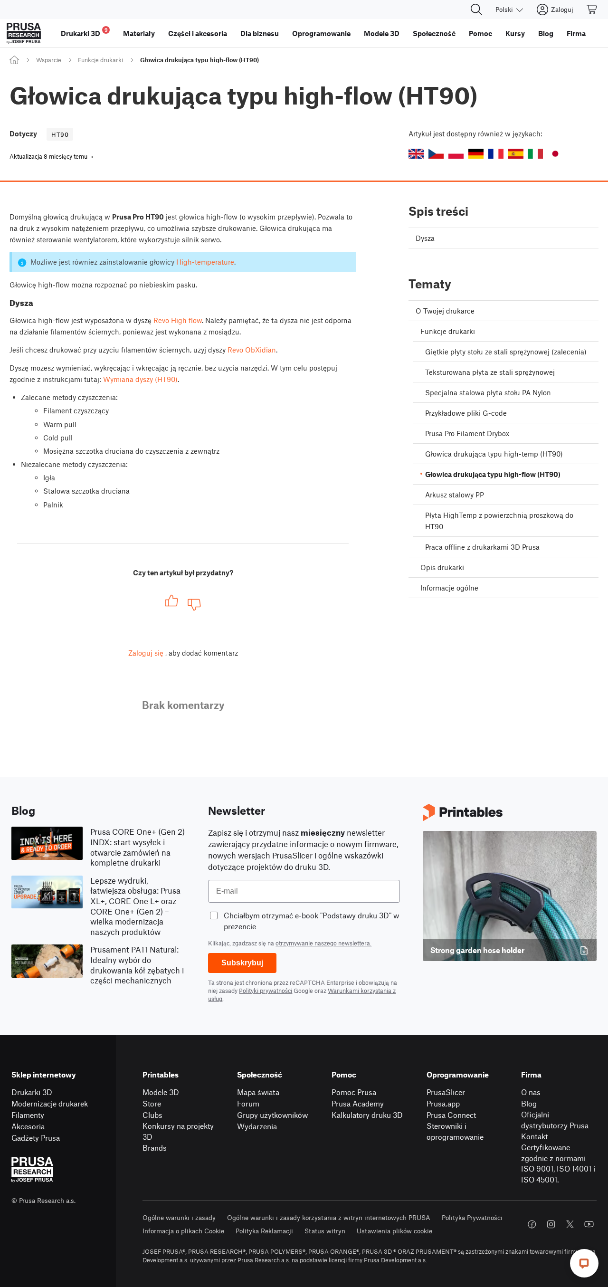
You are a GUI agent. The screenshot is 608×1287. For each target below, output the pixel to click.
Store (151, 1103)
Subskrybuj (242, 963)
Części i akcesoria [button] (197, 33)
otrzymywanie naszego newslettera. (323, 943)
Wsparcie (48, 60)
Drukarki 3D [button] (84, 32)
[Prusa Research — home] (24, 33)
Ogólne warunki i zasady (179, 1217)
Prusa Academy (358, 1103)
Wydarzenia (257, 1126)
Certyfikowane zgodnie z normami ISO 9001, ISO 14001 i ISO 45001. (558, 1163)
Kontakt (534, 1136)
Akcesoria (28, 1126)
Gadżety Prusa (35, 1137)
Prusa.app (443, 1103)
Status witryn (324, 1231)
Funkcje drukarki (100, 60)
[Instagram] (551, 1224)
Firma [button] (576, 33)
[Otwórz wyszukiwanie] (476, 9)
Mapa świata (258, 1091)
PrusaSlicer (446, 1091)
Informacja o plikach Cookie (183, 1231)
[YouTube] (589, 1224)
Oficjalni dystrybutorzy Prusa (555, 1120)
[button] (416, 154)
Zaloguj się (145, 652)
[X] (570, 1224)
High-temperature (205, 261)
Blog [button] (545, 33)
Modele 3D (160, 1091)
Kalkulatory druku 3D (367, 1114)
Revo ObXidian (252, 349)
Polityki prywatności (265, 990)
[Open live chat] (584, 1263)
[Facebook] (532, 1224)
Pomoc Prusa (354, 1091)
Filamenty (27, 1114)
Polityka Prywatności (472, 1217)
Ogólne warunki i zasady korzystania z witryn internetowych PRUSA (328, 1217)
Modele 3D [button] (381, 33)
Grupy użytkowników (272, 1114)
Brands (154, 1147)
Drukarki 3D (31, 1091)
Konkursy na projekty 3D (178, 1131)
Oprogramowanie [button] (321, 33)
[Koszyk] (592, 9)
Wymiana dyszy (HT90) (140, 379)
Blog (529, 1103)
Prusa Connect (451, 1114)
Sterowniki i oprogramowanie (455, 1131)
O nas (531, 1091)
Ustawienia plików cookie (394, 1231)
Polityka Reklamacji (264, 1231)
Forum (248, 1103)
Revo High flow (177, 320)
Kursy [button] (515, 33)
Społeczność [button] (434, 33)
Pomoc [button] (480, 33)
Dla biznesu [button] (259, 33)
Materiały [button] (139, 33)
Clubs (152, 1114)
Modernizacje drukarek (49, 1103)
